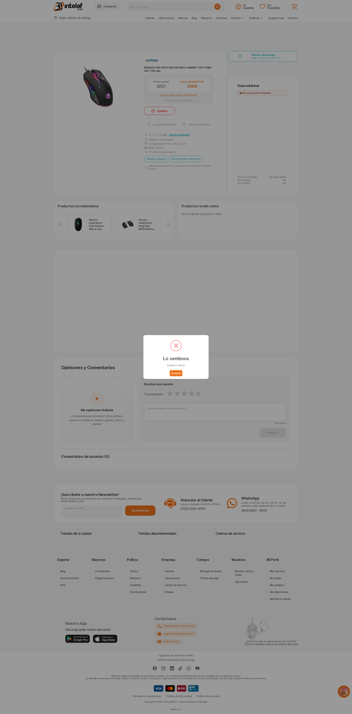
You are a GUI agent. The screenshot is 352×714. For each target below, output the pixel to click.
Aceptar (176, 373)
